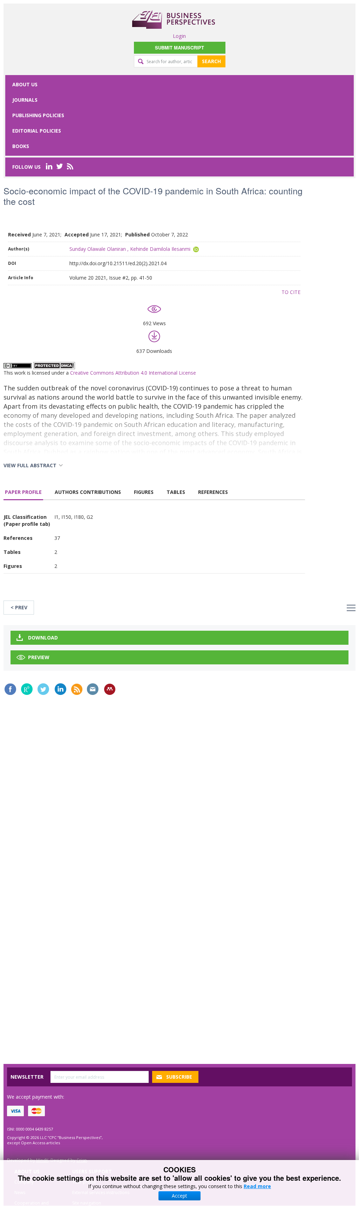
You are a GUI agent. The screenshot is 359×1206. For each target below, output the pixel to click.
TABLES (176, 492)
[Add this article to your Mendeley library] (109, 689)
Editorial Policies (36, 130)
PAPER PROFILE (23, 492)
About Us (25, 84)
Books (20, 146)
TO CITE (291, 292)
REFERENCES (213, 492)
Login (179, 36)
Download (43, 637)
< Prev (19, 607)
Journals (25, 99)
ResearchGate (27, 689)
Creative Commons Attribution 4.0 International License (133, 372)
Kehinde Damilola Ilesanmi (160, 249)
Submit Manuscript (179, 47)
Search (211, 61)
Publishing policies (38, 115)
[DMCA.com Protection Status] (54, 365)
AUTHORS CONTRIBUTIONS (88, 492)
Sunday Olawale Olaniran (97, 249)
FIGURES (144, 492)
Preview (38, 657)
